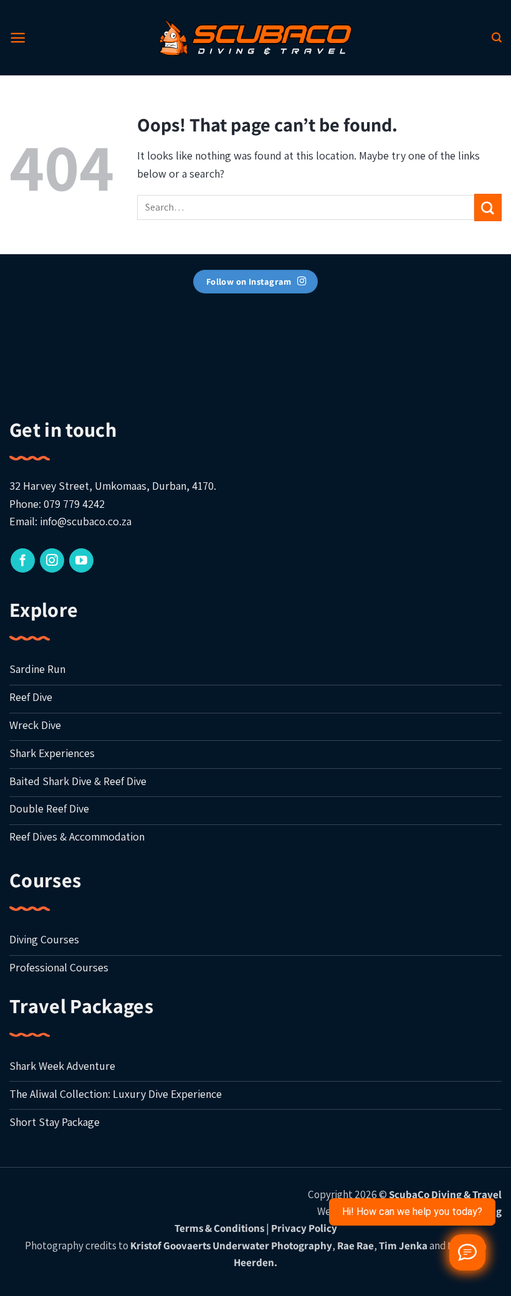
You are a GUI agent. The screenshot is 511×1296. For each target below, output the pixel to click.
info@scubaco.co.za (85, 521)
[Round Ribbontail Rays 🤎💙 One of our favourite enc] (192, 346)
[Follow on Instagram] (52, 560)
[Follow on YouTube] (81, 560)
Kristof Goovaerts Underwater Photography (231, 1245)
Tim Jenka (403, 1245)
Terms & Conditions (219, 1228)
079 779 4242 (74, 504)
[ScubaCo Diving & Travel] (255, 37)
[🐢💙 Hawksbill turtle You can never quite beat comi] (64, 346)
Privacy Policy (304, 1228)
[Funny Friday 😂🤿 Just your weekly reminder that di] (447, 346)
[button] (17, 37)
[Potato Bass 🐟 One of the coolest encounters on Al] (319, 346)
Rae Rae (355, 1245)
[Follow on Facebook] (23, 560)
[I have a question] (467, 1252)
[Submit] (488, 207)
